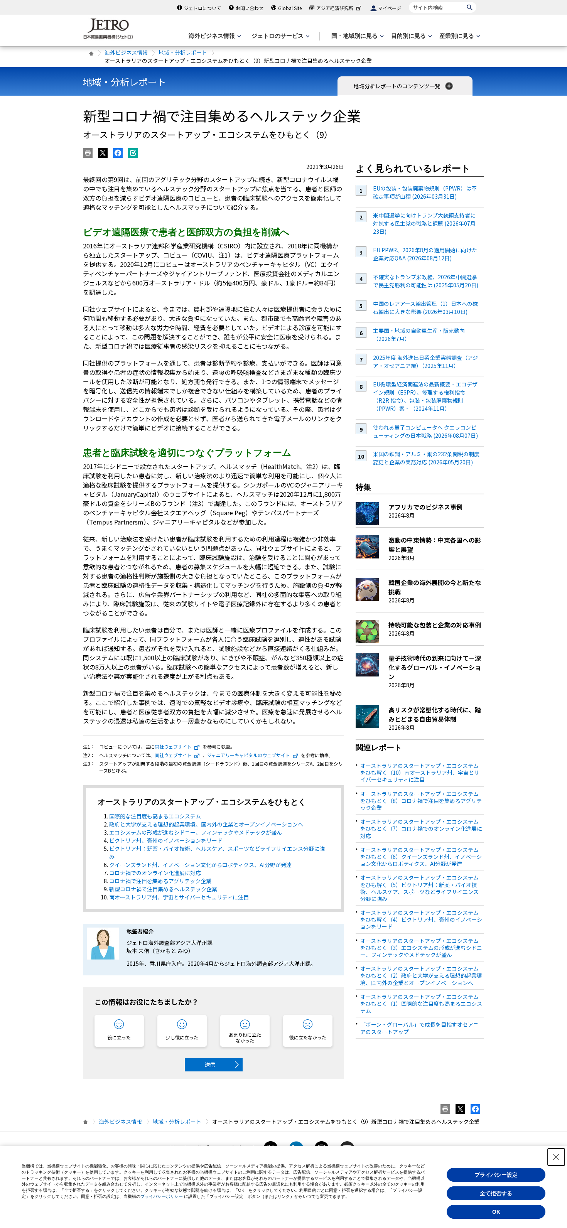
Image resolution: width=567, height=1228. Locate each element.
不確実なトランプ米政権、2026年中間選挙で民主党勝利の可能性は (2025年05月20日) (425, 281)
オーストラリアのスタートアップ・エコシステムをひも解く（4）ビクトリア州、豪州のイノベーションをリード (421, 919)
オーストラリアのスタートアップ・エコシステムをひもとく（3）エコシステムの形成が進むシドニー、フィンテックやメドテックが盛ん (421, 947)
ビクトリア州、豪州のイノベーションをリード (166, 840)
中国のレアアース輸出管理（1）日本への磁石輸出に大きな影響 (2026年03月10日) (425, 307)
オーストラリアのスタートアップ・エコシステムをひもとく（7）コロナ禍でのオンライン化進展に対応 (421, 828)
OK (496, 1212)
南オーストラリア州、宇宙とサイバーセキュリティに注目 (179, 897)
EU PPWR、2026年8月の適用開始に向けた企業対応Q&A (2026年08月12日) (425, 254)
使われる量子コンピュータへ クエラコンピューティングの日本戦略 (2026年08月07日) (425, 431)
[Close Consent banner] (556, 1157)
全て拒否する (496, 1193)
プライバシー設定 (496, 1175)
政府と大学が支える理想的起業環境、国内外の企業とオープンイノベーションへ (206, 824)
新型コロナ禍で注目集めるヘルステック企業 (163, 889)
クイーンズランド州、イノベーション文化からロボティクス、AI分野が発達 (200, 865)
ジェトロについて (202, 8)
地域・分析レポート (183, 52)
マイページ (389, 8)
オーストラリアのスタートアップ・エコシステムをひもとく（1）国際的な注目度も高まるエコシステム (421, 1003)
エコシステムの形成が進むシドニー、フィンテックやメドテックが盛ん (195, 832)
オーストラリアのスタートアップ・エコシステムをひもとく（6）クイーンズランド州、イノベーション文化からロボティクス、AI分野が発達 (421, 856)
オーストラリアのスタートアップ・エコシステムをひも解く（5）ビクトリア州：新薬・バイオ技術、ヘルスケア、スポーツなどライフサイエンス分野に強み (419, 888)
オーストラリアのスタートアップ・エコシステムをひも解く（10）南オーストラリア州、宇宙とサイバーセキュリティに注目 (419, 772)
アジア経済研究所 (334, 8)
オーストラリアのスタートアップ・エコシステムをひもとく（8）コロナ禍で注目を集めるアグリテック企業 (421, 800)
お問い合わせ (249, 8)
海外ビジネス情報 (126, 52)
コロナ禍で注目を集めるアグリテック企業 (160, 881)
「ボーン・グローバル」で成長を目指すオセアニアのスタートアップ (419, 1028)
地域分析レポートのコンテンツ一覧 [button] (397, 86)
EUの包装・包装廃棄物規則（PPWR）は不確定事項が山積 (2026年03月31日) (425, 192)
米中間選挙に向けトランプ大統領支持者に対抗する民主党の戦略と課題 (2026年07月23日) (424, 223)
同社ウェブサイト (173, 746)
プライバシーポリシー (161, 1196)
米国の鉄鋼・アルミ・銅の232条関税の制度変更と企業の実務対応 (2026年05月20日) (426, 458)
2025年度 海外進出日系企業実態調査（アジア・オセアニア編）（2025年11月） (425, 361)
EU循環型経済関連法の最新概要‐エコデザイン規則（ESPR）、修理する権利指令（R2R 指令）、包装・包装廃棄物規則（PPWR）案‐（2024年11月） (425, 396)
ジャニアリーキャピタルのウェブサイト (248, 755)
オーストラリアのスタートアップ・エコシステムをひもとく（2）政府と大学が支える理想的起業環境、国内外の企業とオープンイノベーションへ (421, 975)
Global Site (290, 8)
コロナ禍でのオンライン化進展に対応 (155, 873)
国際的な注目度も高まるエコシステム (155, 816)
